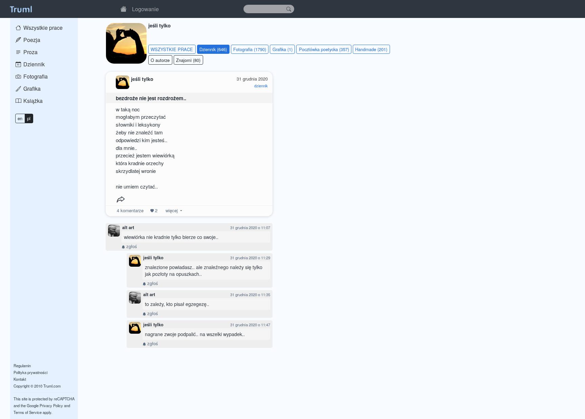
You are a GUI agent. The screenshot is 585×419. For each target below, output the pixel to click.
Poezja (31, 40)
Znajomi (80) (188, 60)
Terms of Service (28, 412)
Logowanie (145, 9)
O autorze (160, 60)
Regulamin (22, 365)
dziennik (261, 85)
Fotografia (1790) (249, 49)
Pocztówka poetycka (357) (324, 49)
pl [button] (28, 118)
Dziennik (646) (213, 49)
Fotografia (35, 76)
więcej (171, 210)
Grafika (31, 88)
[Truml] (20, 9)
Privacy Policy (51, 405)
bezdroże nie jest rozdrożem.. (151, 98)
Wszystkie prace (42, 27)
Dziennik (33, 64)
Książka (32, 101)
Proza (30, 52)
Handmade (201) (371, 49)
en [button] (20, 118)
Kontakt (20, 379)
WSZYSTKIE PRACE (172, 49)
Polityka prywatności (30, 372)
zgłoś (131, 246)
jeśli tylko (153, 258)
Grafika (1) (282, 49)
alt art (128, 227)
